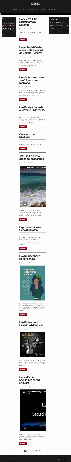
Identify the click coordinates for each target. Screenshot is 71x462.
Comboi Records (35, 14)
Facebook (61, 459)
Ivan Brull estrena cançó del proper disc (31, 157)
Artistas (21, 9)
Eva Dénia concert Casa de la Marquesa (31, 323)
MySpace (58, 459)
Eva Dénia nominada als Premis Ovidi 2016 (31, 108)
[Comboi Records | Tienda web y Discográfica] (35, 3)
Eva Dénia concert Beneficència (29, 257)
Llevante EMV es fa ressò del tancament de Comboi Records (31, 49)
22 (36, 450)
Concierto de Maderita (26, 135)
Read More (23, 39)
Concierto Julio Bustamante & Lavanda (28, 21)
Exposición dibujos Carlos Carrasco (30, 228)
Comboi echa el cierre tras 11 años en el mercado (31, 79)
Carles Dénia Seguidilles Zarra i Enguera (29, 379)
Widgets (6, 25)
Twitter (65, 459)
